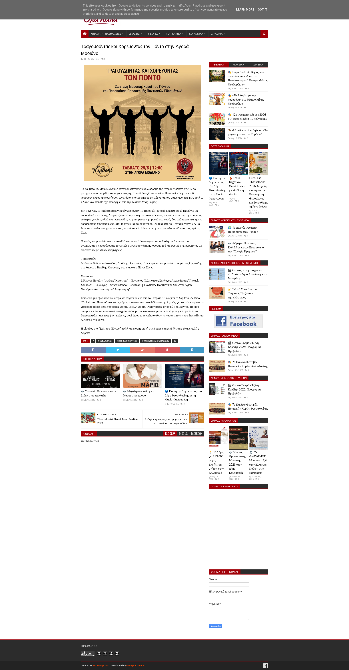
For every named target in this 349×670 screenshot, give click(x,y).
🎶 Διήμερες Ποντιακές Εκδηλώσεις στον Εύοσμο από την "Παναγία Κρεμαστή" (246, 247)
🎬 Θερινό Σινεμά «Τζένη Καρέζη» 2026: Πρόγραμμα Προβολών (244, 347)
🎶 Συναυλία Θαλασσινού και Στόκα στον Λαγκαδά (98, 393)
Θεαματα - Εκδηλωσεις (106, 33)
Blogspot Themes (135, 665)
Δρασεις (134, 33)
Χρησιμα (216, 33)
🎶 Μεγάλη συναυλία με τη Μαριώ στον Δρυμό (139, 393)
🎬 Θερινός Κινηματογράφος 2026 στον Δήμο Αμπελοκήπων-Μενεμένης (247, 274)
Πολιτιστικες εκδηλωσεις (155, 341)
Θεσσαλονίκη (105, 341)
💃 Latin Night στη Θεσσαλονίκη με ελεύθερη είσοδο (237, 186)
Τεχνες (153, 33)
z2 (175, 341)
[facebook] (265, 666)
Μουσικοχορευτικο (127, 341)
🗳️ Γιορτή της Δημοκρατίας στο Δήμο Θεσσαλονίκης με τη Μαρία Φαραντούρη (183, 395)
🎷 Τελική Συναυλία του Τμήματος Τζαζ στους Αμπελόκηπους (242, 293)
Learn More (245, 9)
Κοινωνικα (196, 33)
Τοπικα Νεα (173, 33)
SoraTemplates (101, 665)
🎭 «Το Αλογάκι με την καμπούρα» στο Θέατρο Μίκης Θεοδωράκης (246, 99)
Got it (262, 9)
